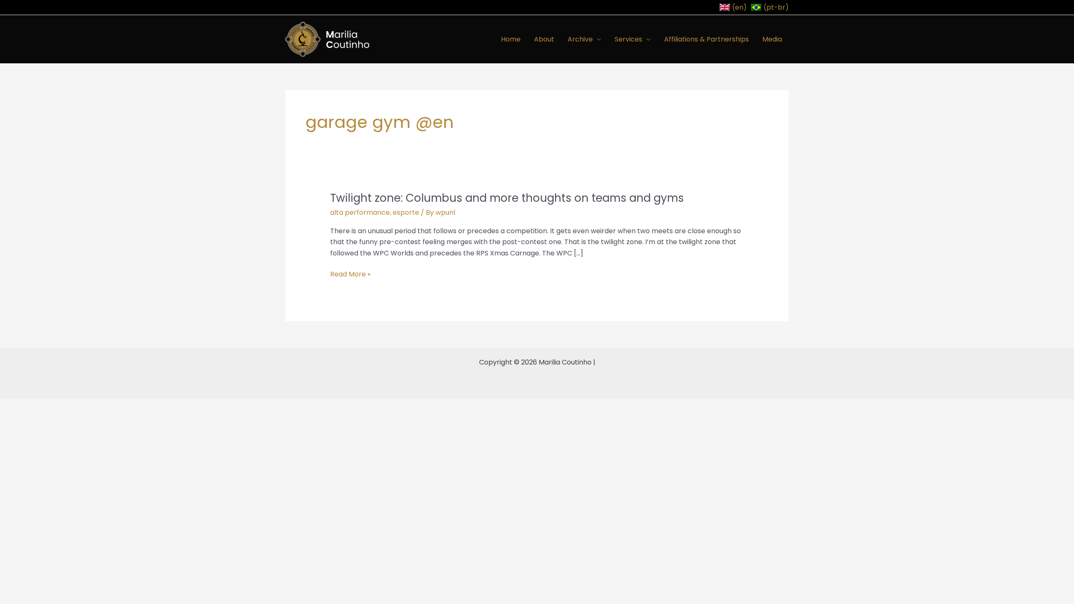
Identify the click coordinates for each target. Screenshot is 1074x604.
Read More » (350, 274)
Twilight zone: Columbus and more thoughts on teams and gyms (507, 198)
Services (628, 39)
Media (772, 39)
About (544, 39)
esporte (406, 212)
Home (511, 39)
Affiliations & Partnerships (706, 39)
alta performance (360, 212)
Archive (580, 39)
